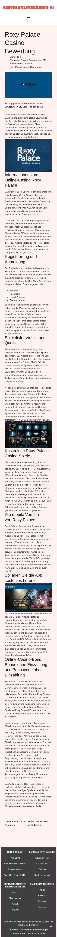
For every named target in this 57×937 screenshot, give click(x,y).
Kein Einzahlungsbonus (15, 863)
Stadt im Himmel (42, 875)
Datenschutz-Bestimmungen (34, 929)
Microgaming (15, 898)
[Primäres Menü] (28, 19)
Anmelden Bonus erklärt (15, 875)
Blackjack (42, 895)
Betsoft (15, 892)
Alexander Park (42, 858)
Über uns (13, 929)
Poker (42, 890)
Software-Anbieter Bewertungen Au (15, 885)
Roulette (42, 901)
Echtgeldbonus (15, 869)
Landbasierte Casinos (42, 852)
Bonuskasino (14, 852)
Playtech (15, 910)
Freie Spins (15, 858)
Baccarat (42, 907)
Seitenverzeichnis (36, 933)
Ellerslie (42, 869)
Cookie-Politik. (19, 933)
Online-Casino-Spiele (42, 884)
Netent (15, 904)
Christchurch (42, 863)
